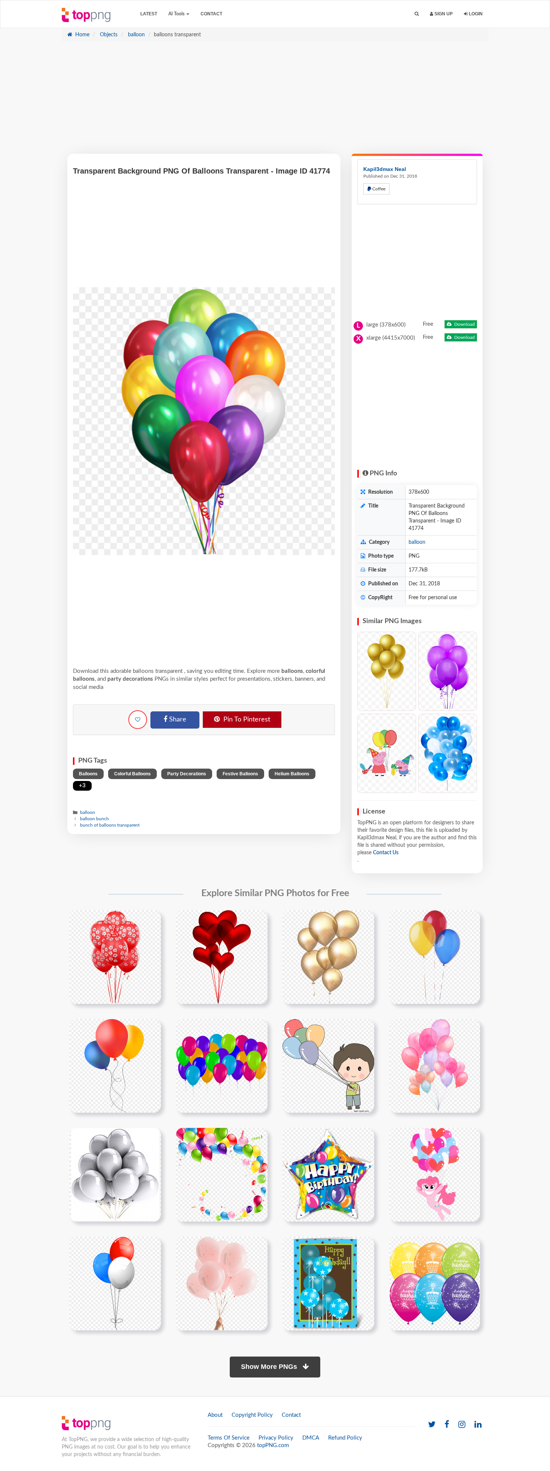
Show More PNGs (270, 1366)
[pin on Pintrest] (150, 920)
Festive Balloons (240, 773)
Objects (107, 34)
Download (464, 324)
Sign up (443, 13)
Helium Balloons (292, 773)
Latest (148, 13)
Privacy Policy (276, 1438)
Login (475, 13)
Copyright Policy (252, 1415)
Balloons (88, 773)
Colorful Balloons (132, 773)
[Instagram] (461, 1425)
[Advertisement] (275, 101)
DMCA (310, 1438)
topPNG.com (273, 1445)
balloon (135, 34)
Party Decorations (186, 773)
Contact (211, 13)
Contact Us (385, 852)
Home (81, 34)
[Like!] (137, 719)
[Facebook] (446, 1425)
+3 (82, 785)
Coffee (378, 189)
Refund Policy (345, 1438)
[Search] (416, 14)
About (215, 1415)
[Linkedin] (478, 1425)
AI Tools (177, 14)
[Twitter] (432, 1425)
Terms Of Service (229, 1438)
